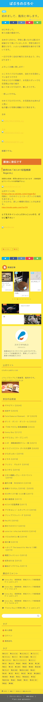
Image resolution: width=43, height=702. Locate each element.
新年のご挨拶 (24, 670)
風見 (16, 249)
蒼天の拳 (6, 680)
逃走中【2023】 (12, 411)
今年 (4, 129)
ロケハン (8, 635)
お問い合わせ (30, 696)
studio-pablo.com (10, 370)
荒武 (34, 677)
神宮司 (6, 677)
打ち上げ (6, 670)
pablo (11, 582)
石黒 (30, 673)
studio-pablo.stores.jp (12, 380)
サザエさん (7, 657)
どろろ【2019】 (12, 459)
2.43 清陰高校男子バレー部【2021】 (21, 443)
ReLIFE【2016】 (12, 520)
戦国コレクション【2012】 (16, 555)
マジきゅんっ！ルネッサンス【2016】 (21, 510)
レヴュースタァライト (20, 660)
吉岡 (32, 663)
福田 (13, 677)
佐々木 (12, 663)
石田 (24, 673)
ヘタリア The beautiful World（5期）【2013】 (21, 548)
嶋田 (25, 667)
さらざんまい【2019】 (14, 454)
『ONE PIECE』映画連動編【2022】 (20, 427)
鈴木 (26, 680)
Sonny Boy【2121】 (13, 432)
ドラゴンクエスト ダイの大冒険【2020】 (22, 448)
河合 (11, 673)
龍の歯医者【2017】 (13, 499)
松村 (33, 670)
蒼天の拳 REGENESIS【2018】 (18, 483)
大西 (11, 667)
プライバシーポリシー (15, 696)
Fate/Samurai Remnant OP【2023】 (21, 416)
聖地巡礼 (8, 641)
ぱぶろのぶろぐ (22, 3)
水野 (5, 673)
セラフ (15, 657)
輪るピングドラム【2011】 (16, 566)
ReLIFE (6, 653)
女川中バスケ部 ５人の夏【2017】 (19, 494)
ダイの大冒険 (24, 657)
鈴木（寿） (34, 680)
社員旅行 (38, 673)
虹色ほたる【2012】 (13, 560)
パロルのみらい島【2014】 (16, 537)
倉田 (19, 663)
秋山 (19, 677)
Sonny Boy (15, 653)
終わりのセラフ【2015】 (15, 526)
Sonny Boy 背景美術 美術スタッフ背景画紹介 (22, 581)
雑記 (4, 11)
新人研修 (8, 630)
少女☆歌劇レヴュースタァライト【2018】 (18, 476)
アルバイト (35, 653)
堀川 (5, 667)
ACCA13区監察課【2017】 (16, 504)
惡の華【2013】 (12, 542)
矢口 (18, 673)
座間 (32, 667)
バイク (34, 657)
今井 (5, 663)
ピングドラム (7, 660)
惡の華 (38, 667)
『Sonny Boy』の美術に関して (16, 608)
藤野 (20, 680)
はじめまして (7, 249)
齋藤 (11, 683)
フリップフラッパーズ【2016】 (18, 515)
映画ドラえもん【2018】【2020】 (19, 488)
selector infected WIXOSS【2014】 (21, 531)
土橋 (38, 663)
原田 (25, 663)
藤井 (14, 680)
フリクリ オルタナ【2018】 (17, 464)
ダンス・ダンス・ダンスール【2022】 (21, 421)
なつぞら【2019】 (13, 470)
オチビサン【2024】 (13, 405)
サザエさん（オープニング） (17, 437)
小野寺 (18, 667)
